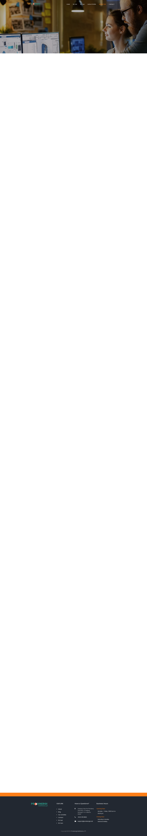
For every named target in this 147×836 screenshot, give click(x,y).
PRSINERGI (39, 804)
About (60, 809)
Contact (111, 4)
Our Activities (92, 4)
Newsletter (102, 4)
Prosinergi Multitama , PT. (78, 831)
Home (68, 4)
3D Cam (82, 4)
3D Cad (75, 4)
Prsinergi (35, 4)
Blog (59, 812)
